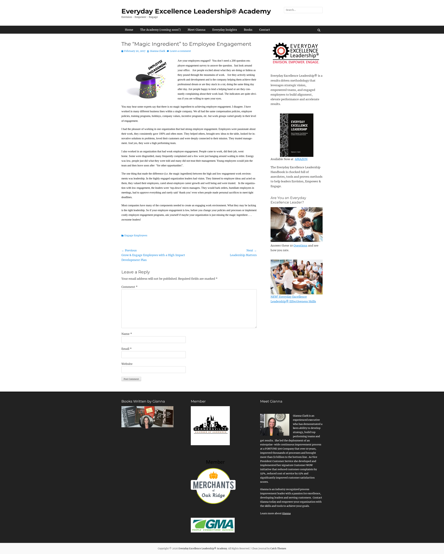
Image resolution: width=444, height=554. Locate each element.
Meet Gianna (196, 29)
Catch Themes (278, 548)
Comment (129, 287)
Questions (300, 245)
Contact (264, 29)
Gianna (286, 513)
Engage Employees (135, 235)
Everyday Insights (224, 29)
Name (126, 334)
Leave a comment (180, 51)
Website (127, 364)
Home (129, 29)
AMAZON (301, 159)
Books (248, 29)
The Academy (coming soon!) (160, 29)
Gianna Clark (157, 51)
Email (126, 348)
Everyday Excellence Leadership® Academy (196, 11)
